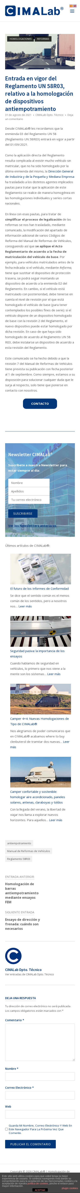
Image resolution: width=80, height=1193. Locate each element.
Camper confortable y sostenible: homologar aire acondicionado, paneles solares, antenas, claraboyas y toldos (37, 797)
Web (8, 1106)
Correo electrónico (19, 1088)
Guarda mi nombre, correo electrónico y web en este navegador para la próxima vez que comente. (40, 1129)
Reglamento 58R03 (18, 859)
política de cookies (37, 1183)
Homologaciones (20, 38)
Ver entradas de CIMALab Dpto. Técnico (29, 974)
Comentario (14, 1020)
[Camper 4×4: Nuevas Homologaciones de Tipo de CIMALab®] (40, 700)
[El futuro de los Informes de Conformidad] (40, 570)
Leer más (25, 606)
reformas (43, 38)
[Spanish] (71, 5)
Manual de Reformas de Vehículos (28, 851)
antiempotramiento (19, 843)
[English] (75, 5)
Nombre (11, 1069)
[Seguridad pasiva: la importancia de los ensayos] (40, 632)
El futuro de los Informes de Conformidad (39, 588)
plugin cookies (70, 1188)
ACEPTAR (40, 1190)
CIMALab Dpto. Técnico (49, 115)
